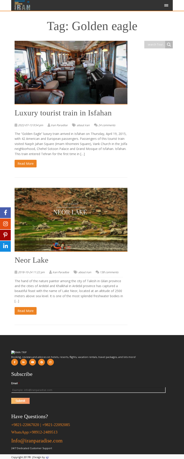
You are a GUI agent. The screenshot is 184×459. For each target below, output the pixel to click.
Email (15, 383)
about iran (83, 125)
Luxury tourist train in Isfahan (63, 112)
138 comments (109, 272)
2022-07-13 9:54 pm (30, 125)
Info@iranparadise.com (37, 441)
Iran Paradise (59, 125)
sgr (47, 457)
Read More (26, 163)
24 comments (106, 125)
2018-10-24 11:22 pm (31, 272)
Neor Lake (31, 260)
